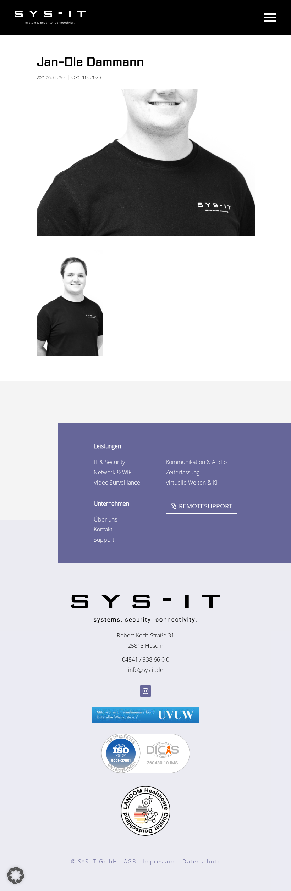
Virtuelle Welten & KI (191, 482)
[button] (15, 875)
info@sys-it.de (145, 670)
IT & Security (109, 462)
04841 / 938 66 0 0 (145, 659)
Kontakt (103, 529)
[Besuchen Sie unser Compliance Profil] (145, 771)
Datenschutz (201, 861)
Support (104, 540)
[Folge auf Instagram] (145, 691)
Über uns (105, 519)
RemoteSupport (205, 506)
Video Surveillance (117, 482)
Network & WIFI (113, 472)
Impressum (159, 861)
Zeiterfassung (182, 472)
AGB (130, 861)
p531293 (56, 77)
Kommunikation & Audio (196, 462)
